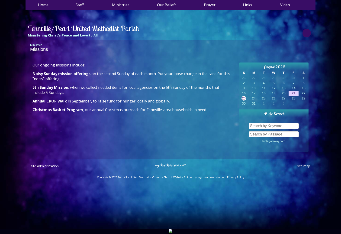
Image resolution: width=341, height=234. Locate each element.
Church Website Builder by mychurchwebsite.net (194, 177)
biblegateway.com (273, 141)
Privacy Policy (235, 177)
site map (303, 166)
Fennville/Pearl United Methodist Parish (83, 28)
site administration (45, 166)
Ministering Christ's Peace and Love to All (63, 35)
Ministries (36, 45)
